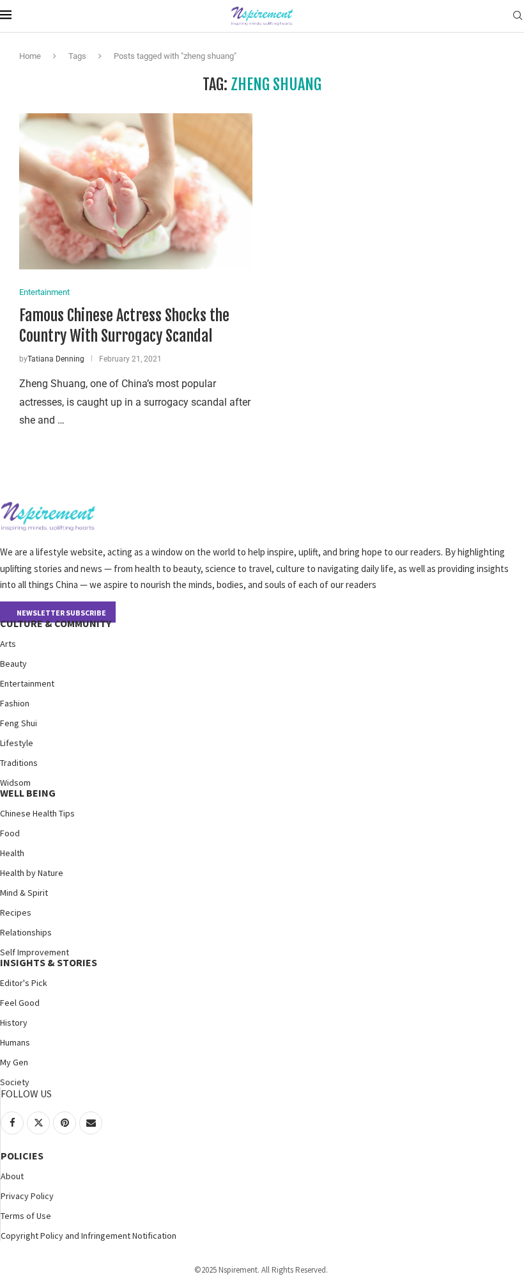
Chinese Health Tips (37, 813)
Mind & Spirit (24, 892)
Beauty (13, 663)
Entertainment (27, 683)
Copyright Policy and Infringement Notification (88, 1235)
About (12, 1176)
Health (12, 852)
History (13, 1022)
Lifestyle (16, 742)
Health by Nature (31, 872)
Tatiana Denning (55, 358)
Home (30, 56)
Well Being (28, 793)
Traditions (19, 762)
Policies (22, 1155)
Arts (8, 643)
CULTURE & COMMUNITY (55, 623)
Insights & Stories (48, 962)
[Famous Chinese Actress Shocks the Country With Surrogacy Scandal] (135, 191)
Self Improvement (34, 952)
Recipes (15, 912)
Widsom (15, 782)
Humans (15, 1042)
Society (14, 1082)
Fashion (14, 703)
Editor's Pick (23, 982)
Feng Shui (18, 723)
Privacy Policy (27, 1195)
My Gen (14, 1062)
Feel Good (20, 1002)
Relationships (26, 932)
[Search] (517, 16)
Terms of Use (26, 1215)
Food (10, 833)
